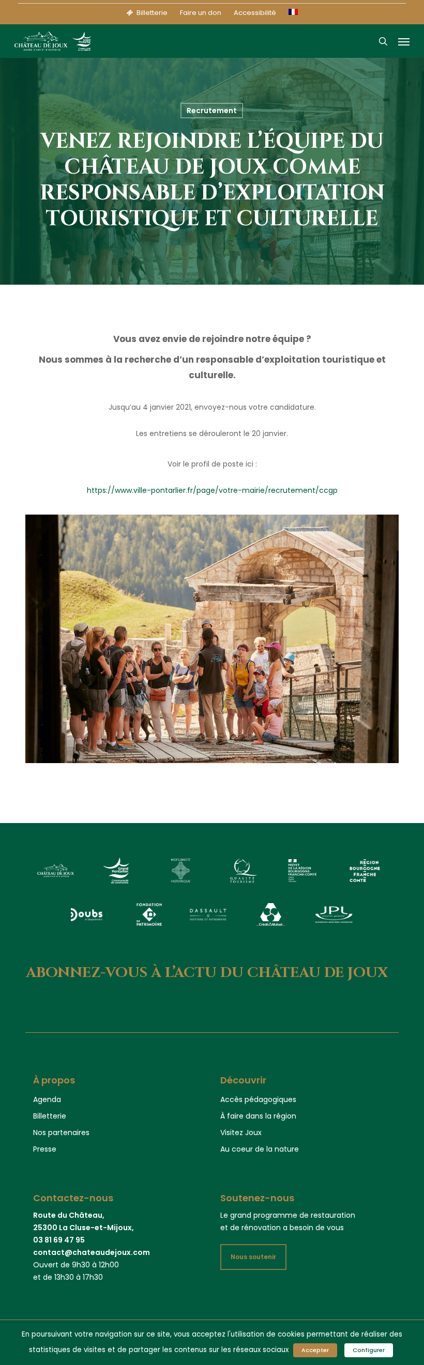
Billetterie (49, 1116)
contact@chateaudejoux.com (91, 1252)
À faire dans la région (258, 1116)
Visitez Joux (241, 1132)
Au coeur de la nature (259, 1149)
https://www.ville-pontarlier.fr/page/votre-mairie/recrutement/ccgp (212, 490)
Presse (44, 1149)
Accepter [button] (315, 1350)
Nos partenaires (61, 1132)
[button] (404, 41)
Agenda (47, 1099)
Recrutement (212, 110)
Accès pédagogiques (258, 1099)
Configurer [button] (369, 1350)
